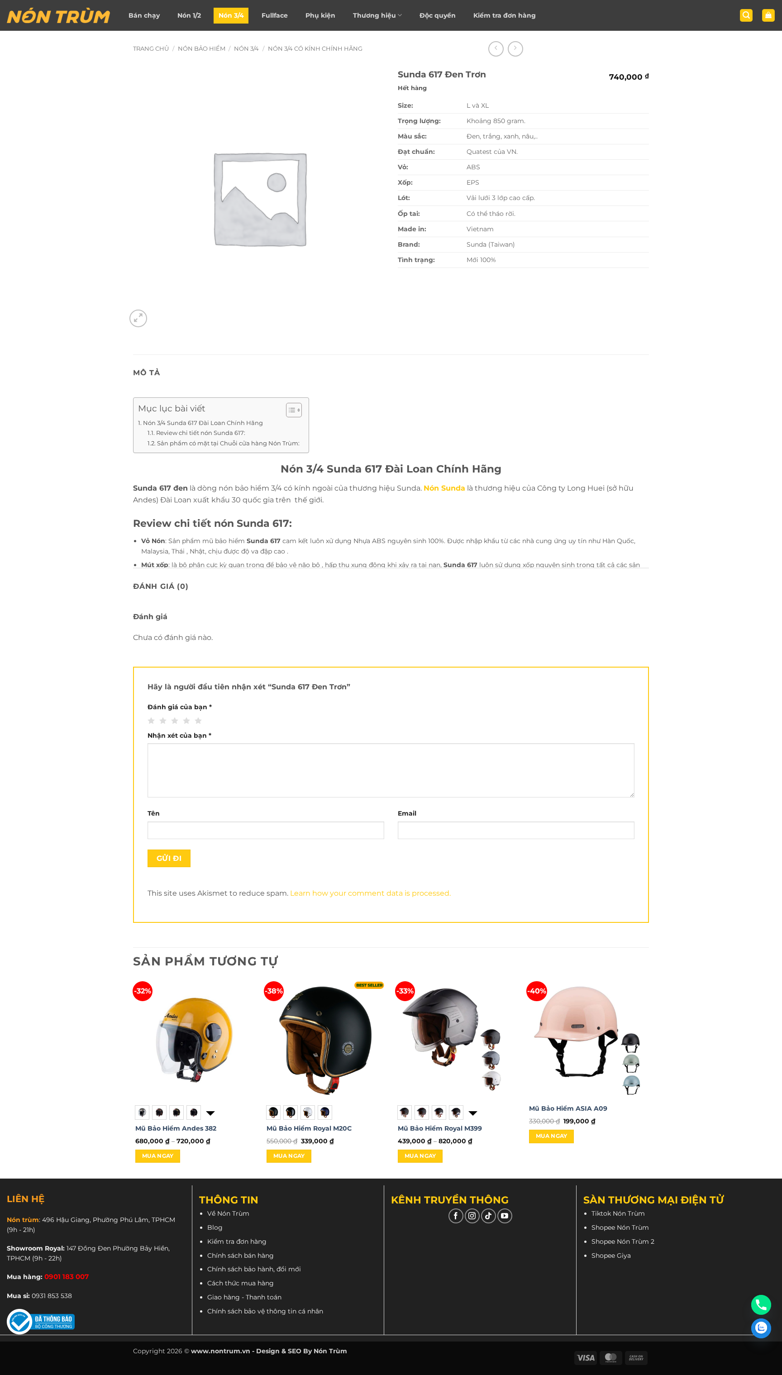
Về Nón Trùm (228, 1213)
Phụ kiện (320, 15)
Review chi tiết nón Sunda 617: (200, 432)
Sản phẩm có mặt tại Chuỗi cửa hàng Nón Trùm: (228, 443)
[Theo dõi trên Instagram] (472, 1215)
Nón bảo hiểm (201, 48)
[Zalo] (761, 1328)
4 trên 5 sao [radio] (185, 721)
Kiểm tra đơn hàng (504, 15)
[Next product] (496, 49)
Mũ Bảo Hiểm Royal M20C (309, 1128)
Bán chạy (144, 15)
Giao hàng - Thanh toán (244, 1297)
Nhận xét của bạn (179, 735)
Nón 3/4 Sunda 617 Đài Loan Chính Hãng (203, 422)
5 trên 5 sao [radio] (197, 721)
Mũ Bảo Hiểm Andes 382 (175, 1128)
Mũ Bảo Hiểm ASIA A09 (568, 1108)
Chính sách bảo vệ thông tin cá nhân (265, 1311)
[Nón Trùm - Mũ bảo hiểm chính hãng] (58, 15)
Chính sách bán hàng (240, 1255)
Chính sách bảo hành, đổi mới (254, 1269)
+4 (209, 1112)
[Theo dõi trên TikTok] (488, 1215)
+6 (472, 1112)
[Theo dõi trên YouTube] (504, 1215)
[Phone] (761, 1305)
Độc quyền (438, 15)
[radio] (142, 1112)
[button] (746, 15)
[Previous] (133, 1079)
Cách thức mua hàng (240, 1283)
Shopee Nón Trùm (620, 1227)
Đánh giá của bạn (180, 707)
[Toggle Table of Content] (289, 410)
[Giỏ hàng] (768, 15)
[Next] (648, 1079)
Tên (154, 813)
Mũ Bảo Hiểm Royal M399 (440, 1128)
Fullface (275, 15)
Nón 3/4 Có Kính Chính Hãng (315, 48)
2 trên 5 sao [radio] (162, 721)
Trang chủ (151, 48)
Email (407, 813)
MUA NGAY (158, 1156)
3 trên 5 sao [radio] (173, 721)
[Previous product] (515, 49)
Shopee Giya (611, 1255)
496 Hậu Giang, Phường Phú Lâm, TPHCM (108, 1220)
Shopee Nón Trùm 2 (622, 1241)
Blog (215, 1227)
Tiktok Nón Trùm (618, 1213)
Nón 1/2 (189, 15)
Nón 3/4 (231, 15)
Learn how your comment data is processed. (370, 893)
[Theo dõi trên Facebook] (455, 1215)
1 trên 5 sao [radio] (150, 721)
